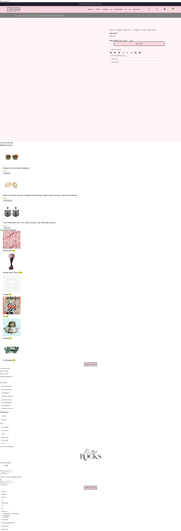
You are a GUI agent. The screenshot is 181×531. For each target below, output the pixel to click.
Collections (136, 9)
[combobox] (6, 471)
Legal (1, 423)
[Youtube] (4, 465)
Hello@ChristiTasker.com (6, 376)
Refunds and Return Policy (8, 522)
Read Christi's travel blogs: (6, 446)
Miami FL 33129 (4, 374)
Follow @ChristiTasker (5, 462)
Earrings (39, 15)
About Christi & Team (6, 386)
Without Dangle (114, 40)
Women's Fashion (31, 15)
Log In (3, 433)
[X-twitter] (3, 465)
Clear (131, 40)
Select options (8, 200)
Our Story (3, 416)
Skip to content (4, 1)
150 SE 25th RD (4, 371)
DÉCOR (97, 9)
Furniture (105, 9)
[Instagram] (0, 465)
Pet (125, 9)
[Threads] (7, 465)
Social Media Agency (6, 389)
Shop (19, 15)
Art (111, 9)
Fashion (90, 9)
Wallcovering (118, 9)
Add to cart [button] (7, 173)
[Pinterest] (6, 465)
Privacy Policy (5, 427)
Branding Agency (5, 392)
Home (16, 15)
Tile (130, 9)
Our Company (3, 382)
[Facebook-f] (2, 465)
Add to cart (139, 43)
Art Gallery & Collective (7, 396)
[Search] (0, 479)
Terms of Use (4, 430)
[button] (111, 52)
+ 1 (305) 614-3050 (5, 368)
